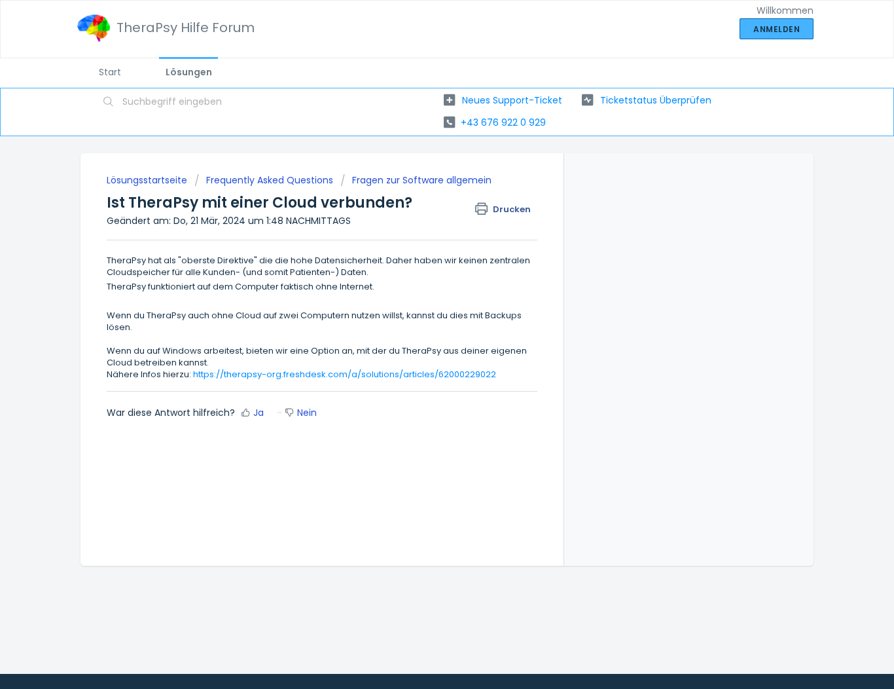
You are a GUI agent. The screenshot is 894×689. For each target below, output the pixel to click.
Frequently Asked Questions (269, 180)
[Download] (422, 171)
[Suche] (108, 103)
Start (110, 72)
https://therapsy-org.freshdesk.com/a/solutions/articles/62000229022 (344, 374)
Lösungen (189, 72)
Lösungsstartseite (148, 180)
